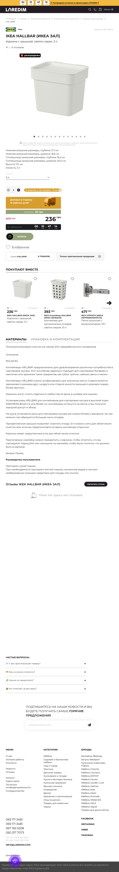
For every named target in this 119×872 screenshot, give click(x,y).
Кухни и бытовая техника (58, 779)
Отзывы (10, 772)
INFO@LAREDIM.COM (18, 844)
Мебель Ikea (88, 789)
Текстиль (48, 769)
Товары (23, 19)
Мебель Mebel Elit (91, 799)
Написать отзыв (95, 484)
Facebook (87, 818)
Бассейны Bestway (91, 756)
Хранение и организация (58, 796)
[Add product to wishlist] (35, 278)
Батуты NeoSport (90, 759)
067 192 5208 (15, 828)
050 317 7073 (15, 832)
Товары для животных (56, 803)
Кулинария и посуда (55, 776)
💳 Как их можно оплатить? (20, 672)
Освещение (50, 789)
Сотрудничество (15, 790)
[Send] (89, 724)
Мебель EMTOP (90, 776)
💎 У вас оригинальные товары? (23, 663)
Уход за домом (52, 799)
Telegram (87, 835)
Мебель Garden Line (92, 782)
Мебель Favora (89, 779)
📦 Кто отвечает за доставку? (21, 688)
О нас (9, 756)
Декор (47, 793)
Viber (84, 829)
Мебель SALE (88, 803)
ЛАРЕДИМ (11, 19)
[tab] (55, 339)
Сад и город (50, 765)
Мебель (48, 756)
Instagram (87, 824)
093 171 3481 (14, 819)
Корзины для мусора (93, 19)
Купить (21, 236)
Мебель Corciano (90, 772)
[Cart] (100, 9)
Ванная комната (53, 786)
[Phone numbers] (95, 9)
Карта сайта (12, 781)
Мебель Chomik (90, 769)
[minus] (8, 190)
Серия (18, 256)
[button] (38, 136)
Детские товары (53, 772)
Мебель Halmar (90, 786)
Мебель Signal (89, 806)
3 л (7, 177)
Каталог (10, 777)
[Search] (89, 9)
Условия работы (15, 759)
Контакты (11, 762)
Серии (47, 806)
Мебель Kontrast (90, 796)
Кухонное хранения (40, 19)
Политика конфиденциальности (18, 786)
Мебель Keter (88, 793)
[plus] (18, 190)
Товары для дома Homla (95, 810)
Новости (10, 768)
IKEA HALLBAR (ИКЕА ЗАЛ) (21, 315)
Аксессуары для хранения (66, 19)
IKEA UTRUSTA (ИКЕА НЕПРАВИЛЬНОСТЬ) (92, 316)
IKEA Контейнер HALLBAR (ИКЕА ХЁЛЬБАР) (57, 316)
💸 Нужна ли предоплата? (20, 680)
